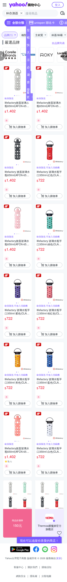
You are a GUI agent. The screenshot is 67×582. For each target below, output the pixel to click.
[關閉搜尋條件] (21, 13)
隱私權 (33, 576)
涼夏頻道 (28, 61)
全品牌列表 (58, 43)
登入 (57, 5)
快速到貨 (28, 46)
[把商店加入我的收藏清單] (59, 533)
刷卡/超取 (29, 75)
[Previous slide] (5, 80)
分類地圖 (46, 576)
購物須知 (46, 567)
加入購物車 (19, 127)
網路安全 (21, 576)
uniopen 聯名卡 (44, 22)
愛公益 (28, 90)
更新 (58, 558)
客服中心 (18, 567)
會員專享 (28, 83)
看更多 (28, 97)
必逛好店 (28, 68)
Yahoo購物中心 (24, 4)
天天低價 (28, 53)
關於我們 (32, 567)
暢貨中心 (28, 38)
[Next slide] (61, 80)
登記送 (28, 31)
